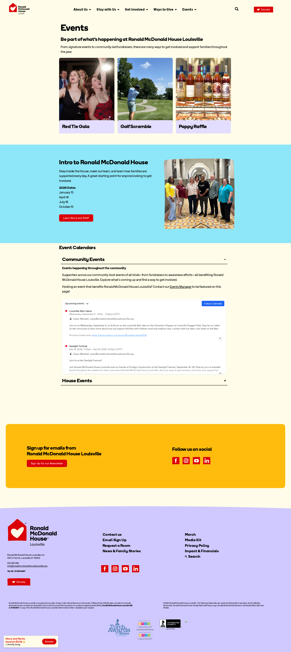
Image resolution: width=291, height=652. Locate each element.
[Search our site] (237, 9)
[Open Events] (195, 9)
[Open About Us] (90, 9)
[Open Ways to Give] (175, 9)
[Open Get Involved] (147, 9)
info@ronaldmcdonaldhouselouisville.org (27, 566)
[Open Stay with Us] (118, 9)
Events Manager (180, 287)
